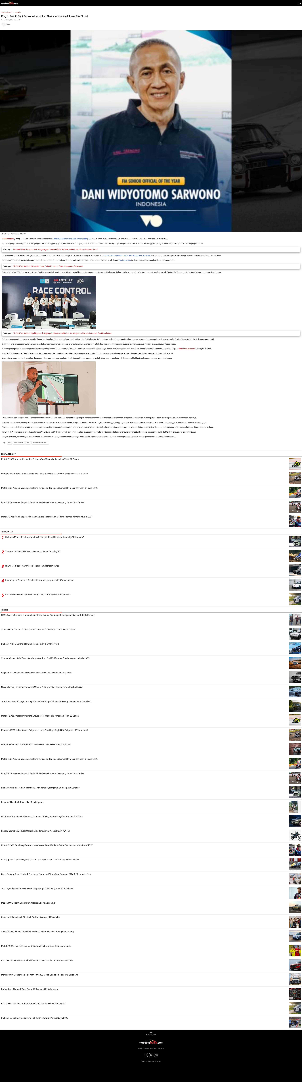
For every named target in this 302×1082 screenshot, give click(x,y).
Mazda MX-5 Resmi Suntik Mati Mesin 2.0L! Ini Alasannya (28, 903)
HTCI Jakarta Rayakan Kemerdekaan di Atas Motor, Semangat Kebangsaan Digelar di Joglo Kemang (48, 615)
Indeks (140, 1048)
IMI (28, 442)
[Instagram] (156, 1055)
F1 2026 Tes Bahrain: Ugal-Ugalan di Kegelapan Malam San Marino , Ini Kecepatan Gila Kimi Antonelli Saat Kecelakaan (62, 333)
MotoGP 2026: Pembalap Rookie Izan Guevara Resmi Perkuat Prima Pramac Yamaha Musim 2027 (47, 516)
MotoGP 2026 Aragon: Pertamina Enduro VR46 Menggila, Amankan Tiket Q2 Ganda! (40, 459)
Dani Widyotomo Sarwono (139, 255)
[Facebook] (146, 1055)
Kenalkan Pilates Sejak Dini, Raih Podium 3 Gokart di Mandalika (30, 917)
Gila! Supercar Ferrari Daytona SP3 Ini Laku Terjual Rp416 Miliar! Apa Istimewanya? (40, 859)
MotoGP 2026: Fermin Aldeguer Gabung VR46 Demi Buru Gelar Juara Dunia (36, 946)
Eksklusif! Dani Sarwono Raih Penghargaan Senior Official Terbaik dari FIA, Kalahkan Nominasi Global (55, 249)
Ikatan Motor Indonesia (40, 442)
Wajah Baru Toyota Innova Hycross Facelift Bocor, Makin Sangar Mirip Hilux (36, 672)
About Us (161, 1048)
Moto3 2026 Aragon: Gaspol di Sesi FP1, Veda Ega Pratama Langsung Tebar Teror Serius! (42, 502)
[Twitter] (151, 1055)
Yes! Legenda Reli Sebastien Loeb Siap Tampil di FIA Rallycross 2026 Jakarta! (37, 888)
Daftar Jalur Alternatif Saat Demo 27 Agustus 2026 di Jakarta (30, 989)
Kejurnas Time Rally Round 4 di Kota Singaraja (22, 802)
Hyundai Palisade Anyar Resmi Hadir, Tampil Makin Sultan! (32, 566)
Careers (146, 1048)
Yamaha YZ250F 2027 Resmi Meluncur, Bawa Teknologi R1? (33, 551)
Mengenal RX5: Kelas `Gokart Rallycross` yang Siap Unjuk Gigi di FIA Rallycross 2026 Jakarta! (44, 473)
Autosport (18, 12)
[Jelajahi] (299, 3)
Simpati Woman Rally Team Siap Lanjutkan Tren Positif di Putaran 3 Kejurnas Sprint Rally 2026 (45, 658)
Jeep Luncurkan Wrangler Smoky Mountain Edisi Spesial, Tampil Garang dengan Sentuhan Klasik (46, 701)
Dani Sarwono (125, 260)
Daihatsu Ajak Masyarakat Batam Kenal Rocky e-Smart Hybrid (30, 644)
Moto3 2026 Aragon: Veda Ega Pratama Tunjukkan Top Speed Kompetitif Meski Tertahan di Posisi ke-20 (49, 488)
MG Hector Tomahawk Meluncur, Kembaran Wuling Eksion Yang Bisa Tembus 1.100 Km (42, 816)
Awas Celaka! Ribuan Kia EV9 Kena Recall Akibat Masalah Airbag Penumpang (37, 931)
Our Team (153, 1048)
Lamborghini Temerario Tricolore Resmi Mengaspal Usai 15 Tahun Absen (39, 580)
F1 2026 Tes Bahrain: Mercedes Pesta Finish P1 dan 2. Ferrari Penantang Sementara (48, 266)
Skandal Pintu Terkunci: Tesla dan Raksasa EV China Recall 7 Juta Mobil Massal (38, 629)
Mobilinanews (8, 239)
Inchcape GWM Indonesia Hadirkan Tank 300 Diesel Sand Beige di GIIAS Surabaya (39, 975)
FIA (9, 442)
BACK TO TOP (151, 1035)
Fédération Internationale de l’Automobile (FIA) (72, 239)
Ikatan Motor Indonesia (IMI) (116, 255)
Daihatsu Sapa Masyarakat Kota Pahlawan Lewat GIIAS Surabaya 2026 (34, 1018)
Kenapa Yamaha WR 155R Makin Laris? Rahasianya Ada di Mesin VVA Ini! (35, 831)
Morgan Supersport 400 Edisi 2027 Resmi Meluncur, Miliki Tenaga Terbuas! (36, 744)
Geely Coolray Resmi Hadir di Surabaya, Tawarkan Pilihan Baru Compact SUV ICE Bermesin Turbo (46, 874)
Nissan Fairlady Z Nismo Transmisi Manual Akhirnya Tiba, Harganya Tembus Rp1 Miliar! (42, 687)
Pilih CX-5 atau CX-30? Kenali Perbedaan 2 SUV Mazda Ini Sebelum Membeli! (37, 960)
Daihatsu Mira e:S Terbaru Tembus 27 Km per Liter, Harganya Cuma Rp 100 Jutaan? (44, 537)
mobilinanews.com (6, 12)
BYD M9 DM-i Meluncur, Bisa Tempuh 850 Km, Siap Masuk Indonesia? (37, 594)
